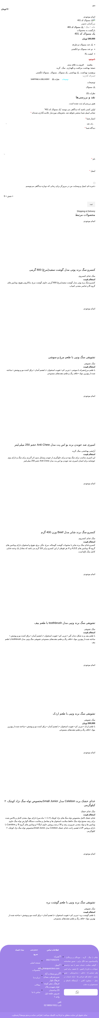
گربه (58, 68)
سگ (87, 27)
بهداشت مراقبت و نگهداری (78, 68)
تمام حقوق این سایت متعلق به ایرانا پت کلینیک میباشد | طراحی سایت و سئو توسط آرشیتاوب (49, 1015)
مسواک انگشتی (42, 73)
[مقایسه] (92, 264)
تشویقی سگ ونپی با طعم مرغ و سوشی (71, 357)
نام (93, 159)
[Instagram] (84, 992)
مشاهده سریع (92, 304)
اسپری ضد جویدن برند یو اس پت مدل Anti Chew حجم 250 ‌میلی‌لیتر (54, 444)
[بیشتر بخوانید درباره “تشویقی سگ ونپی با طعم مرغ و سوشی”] (92, 385)
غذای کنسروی (85, 276)
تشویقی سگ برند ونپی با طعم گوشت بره (70, 902)
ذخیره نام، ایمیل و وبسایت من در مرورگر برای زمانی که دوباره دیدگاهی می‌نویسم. (60, 186)
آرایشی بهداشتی (88, 451)
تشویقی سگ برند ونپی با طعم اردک (74, 713)
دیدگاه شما (90, 128)
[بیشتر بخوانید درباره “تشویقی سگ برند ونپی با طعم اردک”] (92, 741)
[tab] (65, 79)
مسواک (54, 73)
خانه (93, 27)
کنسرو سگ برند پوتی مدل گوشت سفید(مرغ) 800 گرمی (62, 269)
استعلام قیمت (89, 279)
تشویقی (87, 363)
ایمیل (92, 171)
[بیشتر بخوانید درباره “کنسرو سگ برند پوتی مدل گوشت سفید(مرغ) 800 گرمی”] (92, 297)
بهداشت (83, 73)
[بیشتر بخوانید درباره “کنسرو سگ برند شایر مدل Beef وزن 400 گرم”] (92, 563)
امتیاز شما (90, 119)
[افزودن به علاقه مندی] (92, 291)
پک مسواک (63, 73)
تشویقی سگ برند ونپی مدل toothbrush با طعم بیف (64, 623)
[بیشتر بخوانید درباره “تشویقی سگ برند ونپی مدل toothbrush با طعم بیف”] (92, 654)
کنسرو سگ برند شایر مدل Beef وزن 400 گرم (68, 532)
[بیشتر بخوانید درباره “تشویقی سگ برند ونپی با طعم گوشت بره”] (92, 930)
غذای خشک (86, 811)
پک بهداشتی (74, 73)
